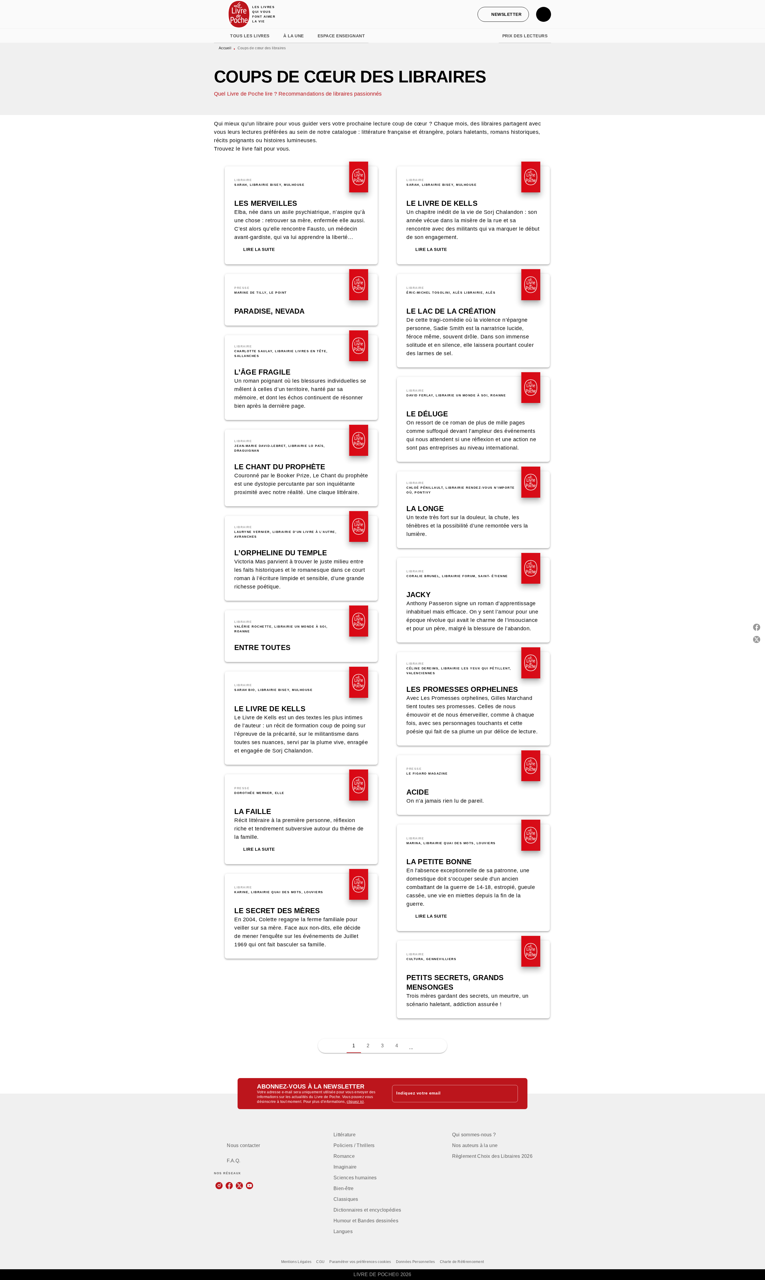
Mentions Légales (296, 1262)
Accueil (225, 48)
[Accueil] (239, 14)
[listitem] (219, 1186)
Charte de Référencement (462, 1262)
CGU (320, 1262)
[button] (503, 14)
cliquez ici (355, 1102)
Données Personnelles (415, 1262)
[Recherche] (543, 14)
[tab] (220, 36)
